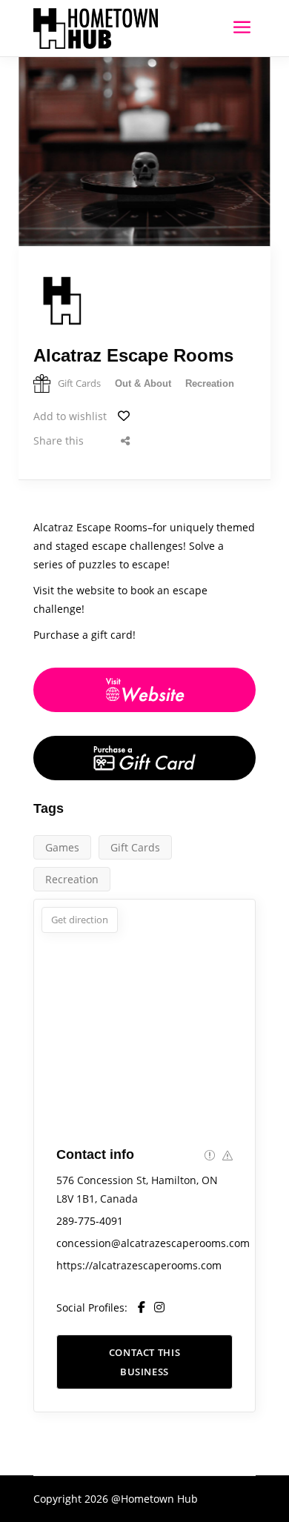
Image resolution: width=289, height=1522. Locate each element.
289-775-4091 (89, 1221)
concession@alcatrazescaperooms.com (153, 1243)
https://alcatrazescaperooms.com (139, 1265)
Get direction (79, 919)
